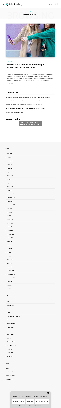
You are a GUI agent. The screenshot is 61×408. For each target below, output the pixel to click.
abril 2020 (9, 289)
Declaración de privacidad (35, 405)
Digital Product (10, 327)
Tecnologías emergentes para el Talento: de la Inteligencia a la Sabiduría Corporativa (25, 108)
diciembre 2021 (10, 230)
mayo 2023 (9, 183)
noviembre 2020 (11, 274)
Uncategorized (10, 356)
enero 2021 (9, 267)
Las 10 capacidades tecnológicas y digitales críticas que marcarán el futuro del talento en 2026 (28, 97)
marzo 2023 (10, 186)
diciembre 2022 (10, 194)
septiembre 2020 (11, 278)
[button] (48, 393)
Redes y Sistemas (11, 341)
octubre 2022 (10, 201)
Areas (8, 301)
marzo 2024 (10, 175)
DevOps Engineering (11, 323)
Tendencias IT (10, 349)
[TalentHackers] (14, 4)
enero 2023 (9, 190)
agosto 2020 (10, 281)
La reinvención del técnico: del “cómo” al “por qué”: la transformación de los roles (24, 104)
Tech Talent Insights (11, 345)
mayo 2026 (9, 153)
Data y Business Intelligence (13, 316)
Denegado (30, 401)
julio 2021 (9, 245)
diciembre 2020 (10, 270)
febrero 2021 (10, 263)
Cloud (8, 312)
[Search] (56, 4)
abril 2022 (9, 215)
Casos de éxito (10, 305)
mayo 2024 (9, 172)
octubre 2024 (10, 168)
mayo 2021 (9, 252)
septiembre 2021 (11, 241)
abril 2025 (9, 157)
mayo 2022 (9, 212)
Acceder (8, 368)
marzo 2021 (10, 259)
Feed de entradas (10, 372)
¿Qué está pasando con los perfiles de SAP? (16, 112)
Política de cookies (23, 405)
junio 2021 (9, 248)
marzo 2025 (10, 161)
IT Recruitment (10, 334)
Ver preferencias (42, 401)
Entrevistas (9, 330)
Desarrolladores (12, 61)
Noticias (9, 338)
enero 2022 (9, 226)
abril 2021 (9, 256)
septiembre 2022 (11, 204)
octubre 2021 (10, 237)
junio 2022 (9, 208)
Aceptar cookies (18, 401)
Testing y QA (10, 352)
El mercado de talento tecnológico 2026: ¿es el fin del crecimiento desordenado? (24, 101)
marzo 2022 (10, 219)
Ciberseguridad (10, 309)
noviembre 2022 (11, 197)
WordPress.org (9, 379)
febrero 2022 (10, 223)
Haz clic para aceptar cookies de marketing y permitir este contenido (30, 123)
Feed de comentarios (10, 375)
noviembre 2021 (11, 234)
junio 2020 (9, 285)
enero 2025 (9, 164)
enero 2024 (9, 179)
